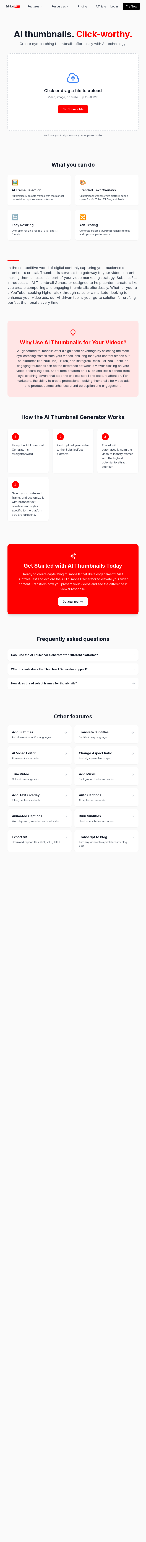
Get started (70, 601)
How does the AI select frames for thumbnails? (44, 683)
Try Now (131, 6)
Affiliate (101, 6)
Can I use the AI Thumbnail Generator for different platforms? (54, 655)
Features (33, 6)
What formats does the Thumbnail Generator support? (49, 669)
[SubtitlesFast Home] (13, 6)
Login (114, 6)
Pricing (82, 6)
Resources (58, 6)
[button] (73, 92)
